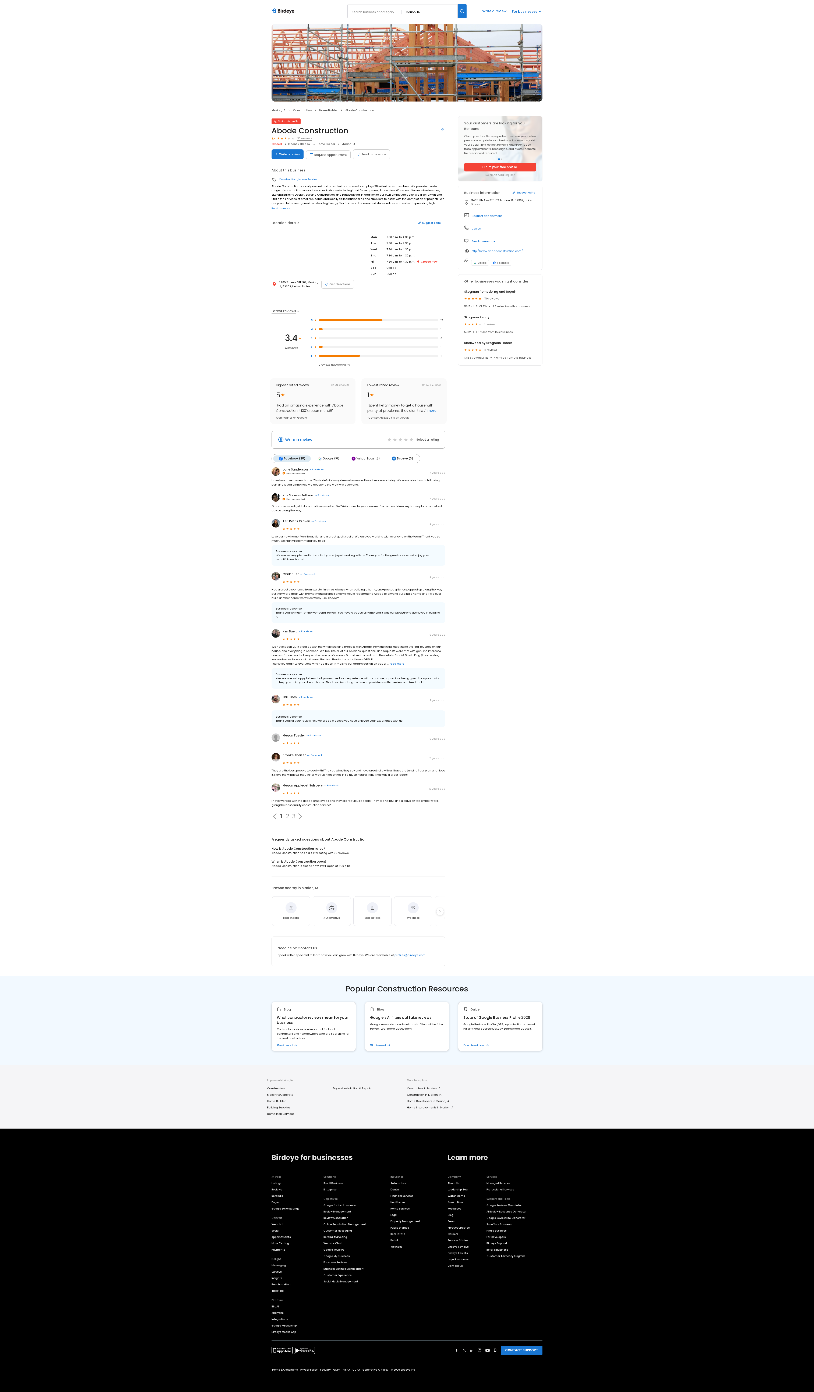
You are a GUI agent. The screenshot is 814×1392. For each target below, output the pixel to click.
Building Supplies (278, 1107)
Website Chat (332, 1243)
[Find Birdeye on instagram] (479, 1350)
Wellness (396, 1247)
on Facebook (316, 469)
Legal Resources (458, 1259)
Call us (476, 229)
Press (451, 1221)
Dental (394, 1189)
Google (482, 262)
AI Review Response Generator (506, 1211)
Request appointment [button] (487, 216)
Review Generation (335, 1218)
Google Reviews (333, 1249)
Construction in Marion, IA (424, 1095)
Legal (393, 1215)
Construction (302, 110)
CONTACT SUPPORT (521, 1350)
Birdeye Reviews (458, 1247)
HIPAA (346, 1369)
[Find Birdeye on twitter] (464, 1350)
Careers (453, 1234)
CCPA (356, 1369)
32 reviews (304, 138)
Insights (277, 1278)
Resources (454, 1208)
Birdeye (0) (405, 459)
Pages (276, 1202)
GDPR (336, 1369)
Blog (450, 1215)
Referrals (277, 1196)
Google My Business (336, 1256)
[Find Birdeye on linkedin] (472, 1350)
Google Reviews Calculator (504, 1205)
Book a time (455, 1202)
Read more (279, 208)
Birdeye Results (458, 1253)
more (431, 410)
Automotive (398, 1183)
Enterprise (330, 1189)
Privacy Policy (309, 1369)
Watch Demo (456, 1196)
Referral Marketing (335, 1237)
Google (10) (331, 459)
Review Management (337, 1211)
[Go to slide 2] (501, 159)
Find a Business (496, 1230)
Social (275, 1230)
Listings (277, 1183)
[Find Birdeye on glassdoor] (495, 1350)
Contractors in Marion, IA (423, 1088)
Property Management (405, 1221)
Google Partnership (284, 1325)
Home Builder (328, 110)
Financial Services (401, 1196)
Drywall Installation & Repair (352, 1088)
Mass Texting (280, 1243)
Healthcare (397, 1202)
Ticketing (278, 1291)
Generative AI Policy (375, 1369)
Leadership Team (459, 1189)
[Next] (440, 911)
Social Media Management (340, 1281)
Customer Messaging (337, 1230)
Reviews (277, 1189)
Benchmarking (281, 1284)
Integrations (280, 1319)
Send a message (373, 154)
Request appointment (330, 155)
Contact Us (455, 1266)
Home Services (400, 1208)
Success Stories (458, 1240)
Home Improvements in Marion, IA (430, 1107)
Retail (394, 1240)
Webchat (278, 1224)
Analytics (278, 1313)
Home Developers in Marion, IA (428, 1101)
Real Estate (397, 1234)
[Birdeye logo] (284, 11)
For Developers (496, 1237)
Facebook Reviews (335, 1262)
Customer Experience (337, 1275)
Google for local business (340, 1205)
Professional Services (500, 1189)
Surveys (277, 1272)
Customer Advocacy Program (505, 1256)
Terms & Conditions (285, 1369)
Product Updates (459, 1227)
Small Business (333, 1183)
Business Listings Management (344, 1269)
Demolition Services (280, 1114)
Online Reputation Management (344, 1224)
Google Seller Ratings (285, 1208)
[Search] (462, 11)
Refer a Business (497, 1249)
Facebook (503, 262)
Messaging (279, 1265)
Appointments (281, 1237)
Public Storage (399, 1227)
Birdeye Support (496, 1243)
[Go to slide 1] (499, 159)
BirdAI (275, 1306)
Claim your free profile (499, 167)
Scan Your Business (499, 1224)
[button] (300, 816)
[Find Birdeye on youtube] (487, 1350)
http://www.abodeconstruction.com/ (497, 251)
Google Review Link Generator (505, 1218)
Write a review (494, 11)
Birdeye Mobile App (284, 1332)
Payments (278, 1249)
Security (325, 1369)
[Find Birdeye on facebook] (457, 1350)
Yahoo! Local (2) (368, 459)
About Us (454, 1183)
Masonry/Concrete (280, 1095)
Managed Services (498, 1183)
